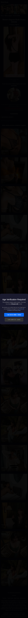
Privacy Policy (17, 310)
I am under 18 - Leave (14, 319)
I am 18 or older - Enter (14, 314)
